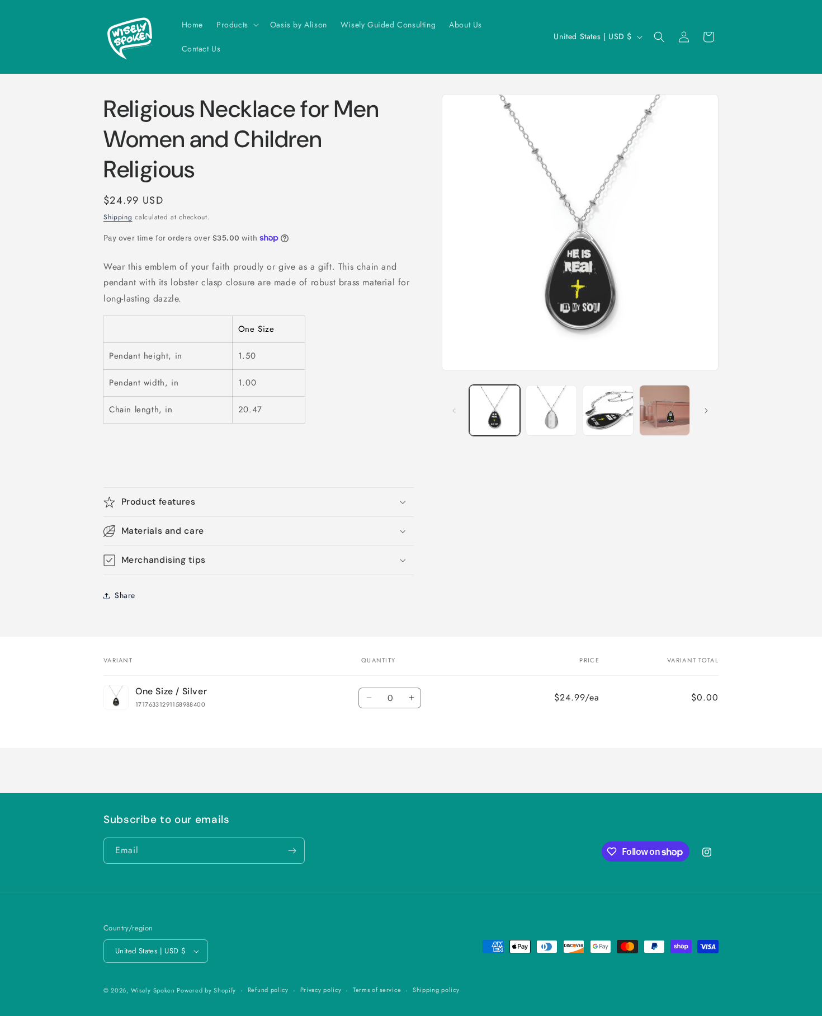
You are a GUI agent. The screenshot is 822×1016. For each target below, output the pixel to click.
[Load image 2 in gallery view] (551, 410)
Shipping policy (436, 989)
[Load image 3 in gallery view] (608, 410)
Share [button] (125, 595)
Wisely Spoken (154, 990)
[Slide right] (706, 410)
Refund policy (268, 989)
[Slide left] (454, 410)
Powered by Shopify (206, 990)
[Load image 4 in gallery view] (664, 410)
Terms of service (377, 989)
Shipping (118, 217)
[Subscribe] (292, 851)
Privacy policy (321, 989)
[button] (236, 24)
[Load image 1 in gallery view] (494, 410)
